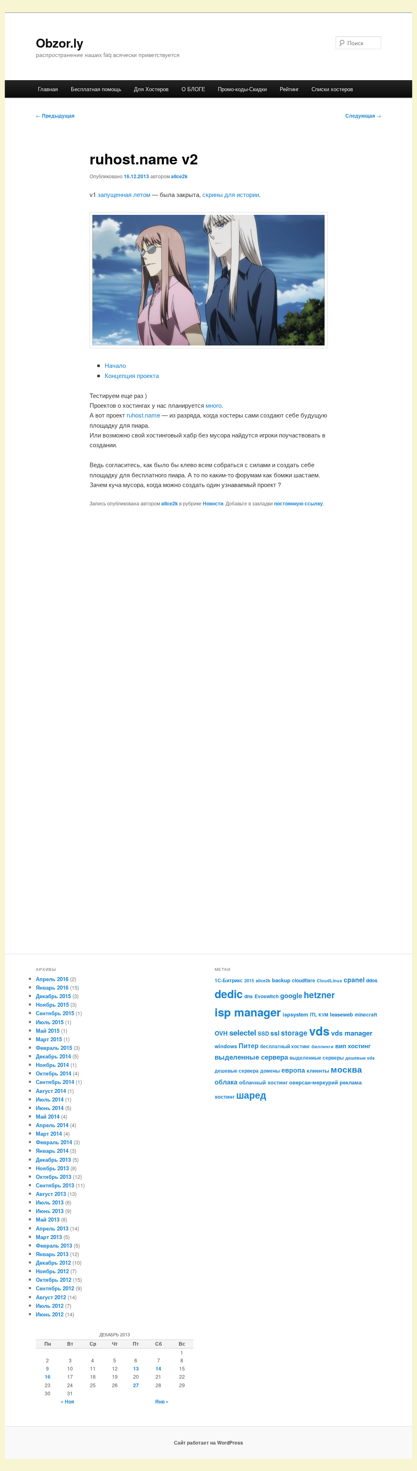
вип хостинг (353, 1045)
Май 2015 (47, 1030)
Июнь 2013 (50, 1211)
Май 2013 (47, 1219)
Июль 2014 (50, 1099)
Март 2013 (49, 1237)
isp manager (248, 1012)
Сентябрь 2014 (55, 1082)
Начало (115, 365)
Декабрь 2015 (53, 996)
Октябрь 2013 (53, 1176)
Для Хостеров (151, 89)
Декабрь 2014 (53, 1056)
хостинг (225, 1096)
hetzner (319, 994)
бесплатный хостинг (285, 1046)
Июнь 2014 (50, 1108)
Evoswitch (267, 996)
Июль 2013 (50, 1202)
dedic (229, 993)
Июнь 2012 (50, 1314)
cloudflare (303, 980)
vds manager (352, 1033)
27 (136, 1385)
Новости (213, 503)
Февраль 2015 (54, 1047)
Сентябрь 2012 (55, 1288)
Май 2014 (47, 1116)
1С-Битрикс (229, 980)
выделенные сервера (251, 1056)
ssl (274, 1033)
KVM (323, 1015)
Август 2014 (51, 1091)
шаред (251, 1095)
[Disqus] (208, 628)
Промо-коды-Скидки (242, 89)
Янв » (162, 1401)
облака (226, 1081)
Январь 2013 (52, 1254)
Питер (249, 1045)
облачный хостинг (263, 1082)
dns (248, 996)
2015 (249, 980)
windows (226, 1046)
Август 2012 (51, 1297)
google (291, 995)
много (214, 405)
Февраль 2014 (54, 1142)
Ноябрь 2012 (52, 1271)
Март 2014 (49, 1133)
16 (47, 1376)
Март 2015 (49, 1039)
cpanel (354, 979)
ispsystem (295, 1014)
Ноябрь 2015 (52, 1004)
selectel (242, 1032)
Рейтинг (289, 89)
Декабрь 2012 (53, 1262)
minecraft (366, 1014)
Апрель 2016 (52, 979)
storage (294, 1032)
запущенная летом (124, 194)
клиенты (318, 1070)
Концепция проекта (132, 375)
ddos (371, 980)
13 (136, 1368)
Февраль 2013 (54, 1245)
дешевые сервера (237, 1070)
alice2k (179, 176)
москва (346, 1069)
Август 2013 (51, 1194)
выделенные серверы (317, 1057)
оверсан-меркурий (313, 1082)
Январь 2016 (52, 987)
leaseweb (341, 1014)
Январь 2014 (52, 1150)
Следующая (363, 115)
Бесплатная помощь (96, 89)
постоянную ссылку (298, 503)
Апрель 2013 (52, 1228)
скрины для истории (230, 194)
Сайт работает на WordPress (208, 1442)
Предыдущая (55, 115)
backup (281, 980)
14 (158, 1368)
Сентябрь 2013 (55, 1185)
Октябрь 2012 (53, 1279)
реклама (351, 1082)
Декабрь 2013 (53, 1159)
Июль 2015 (50, 1022)
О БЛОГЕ (193, 89)
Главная (48, 89)
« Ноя (67, 1401)
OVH (221, 1033)
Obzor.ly (59, 42)
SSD (263, 1033)
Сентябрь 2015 (55, 1013)
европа (293, 1070)
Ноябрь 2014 (52, 1065)
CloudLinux (329, 980)
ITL (313, 1014)
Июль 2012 (50, 1305)
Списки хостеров (332, 89)
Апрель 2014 (52, 1125)
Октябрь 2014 (53, 1073)
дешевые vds (360, 1058)
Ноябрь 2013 (52, 1168)
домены (270, 1070)
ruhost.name (143, 415)
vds (319, 1030)
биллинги (323, 1046)
